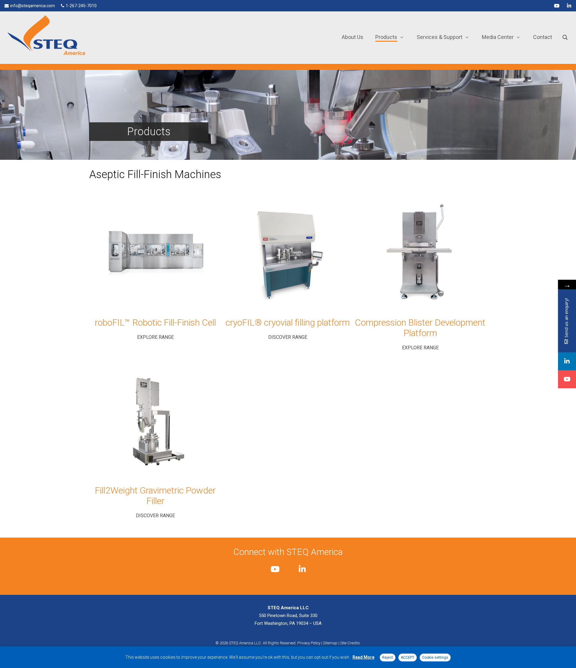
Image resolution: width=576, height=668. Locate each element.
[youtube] (557, 5)
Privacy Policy (308, 643)
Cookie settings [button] (435, 657)
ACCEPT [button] (407, 657)
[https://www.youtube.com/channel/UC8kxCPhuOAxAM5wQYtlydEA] (567, 379)
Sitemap (330, 643)
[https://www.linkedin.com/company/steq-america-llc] (567, 361)
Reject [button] (387, 657)
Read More (363, 657)
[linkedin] (569, 5)
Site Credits (350, 643)
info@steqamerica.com (32, 5)
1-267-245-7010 (81, 5)
